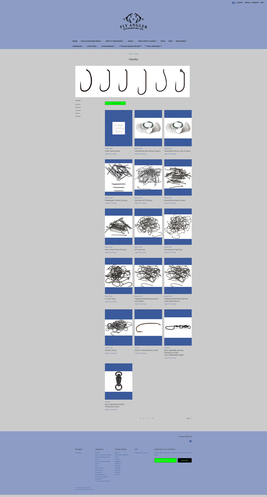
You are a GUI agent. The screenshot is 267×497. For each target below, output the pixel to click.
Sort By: (108, 103)
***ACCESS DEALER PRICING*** (130, 46)
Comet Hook (110, 299)
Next (188, 418)
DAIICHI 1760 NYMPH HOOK (146, 350)
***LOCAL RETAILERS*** (153, 46)
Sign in (247, 2)
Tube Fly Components (114, 41)
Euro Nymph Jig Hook (173, 250)
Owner (77, 113)
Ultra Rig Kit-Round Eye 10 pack (147, 151)
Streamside (77, 46)
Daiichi (78, 104)
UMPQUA (118, 464)
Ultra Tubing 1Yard (112, 151)
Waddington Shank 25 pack (116, 200)
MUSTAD (117, 468)
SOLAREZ (118, 470)
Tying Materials (108, 46)
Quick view (118, 126)
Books (75, 41)
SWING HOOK (111, 350)
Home (130, 54)
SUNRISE (118, 461)
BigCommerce (86, 487)
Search (240, 2)
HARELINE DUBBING (121, 455)
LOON (117, 457)
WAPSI (117, 453)
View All (117, 474)
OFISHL (117, 459)
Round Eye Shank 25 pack (175, 200)
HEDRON (118, 472)
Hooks (130, 41)
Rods (171, 41)
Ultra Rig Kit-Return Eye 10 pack (177, 151)
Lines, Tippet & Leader (147, 41)
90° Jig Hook (140, 250)
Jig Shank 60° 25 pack (143, 200)
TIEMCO (117, 466)
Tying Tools (92, 46)
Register (255, 2)
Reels (163, 41)
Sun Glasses (181, 41)
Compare (118, 130)
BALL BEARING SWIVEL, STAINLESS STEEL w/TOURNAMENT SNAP (174, 352)
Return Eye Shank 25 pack (115, 250)
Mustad (78, 107)
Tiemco (78, 110)
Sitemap (78, 453)
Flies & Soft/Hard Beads (91, 41)
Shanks (78, 116)
